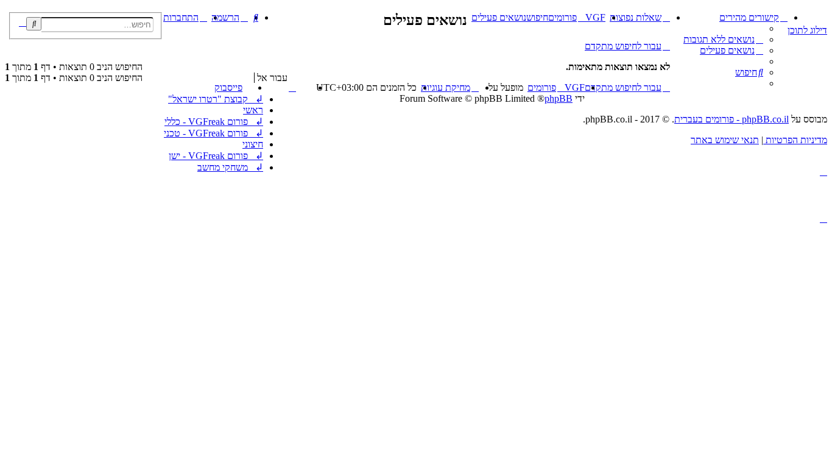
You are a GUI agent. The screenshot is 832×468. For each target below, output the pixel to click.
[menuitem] (723, 39)
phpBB (559, 98)
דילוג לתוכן (807, 30)
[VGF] (820, 15)
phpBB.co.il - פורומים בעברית (731, 119)
